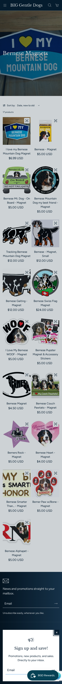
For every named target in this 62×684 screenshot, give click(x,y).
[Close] (56, 632)
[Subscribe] (53, 670)
